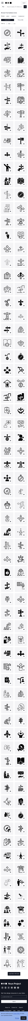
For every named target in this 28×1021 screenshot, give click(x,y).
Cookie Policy (16, 1013)
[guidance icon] (7, 33)
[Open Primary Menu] (2, 3)
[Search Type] (3, 6)
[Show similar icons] (10, 35)
